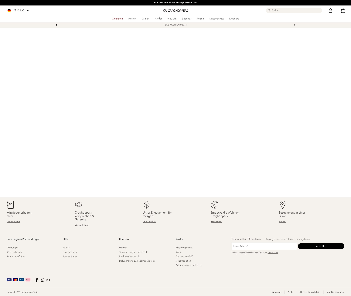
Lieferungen (12, 248)
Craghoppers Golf (184, 256)
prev (56, 25)
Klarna (178, 252)
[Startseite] (175, 10)
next (295, 25)
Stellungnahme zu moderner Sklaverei (137, 261)
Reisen (200, 18)
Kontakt (66, 248)
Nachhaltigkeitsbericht (129, 256)
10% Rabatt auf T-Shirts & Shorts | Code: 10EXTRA (175, 3)
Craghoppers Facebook (36, 280)
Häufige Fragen (70, 252)
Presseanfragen (70, 256)
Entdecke (234, 18)
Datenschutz (273, 253)
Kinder (158, 18)
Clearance (117, 18)
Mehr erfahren (13, 222)
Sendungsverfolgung (16, 256)
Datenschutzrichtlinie (310, 292)
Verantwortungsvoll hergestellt (133, 252)
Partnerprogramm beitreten (188, 265)
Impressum (276, 292)
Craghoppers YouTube (48, 280)
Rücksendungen (14, 252)
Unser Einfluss (149, 222)
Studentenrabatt (183, 261)
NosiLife (171, 18)
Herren (132, 18)
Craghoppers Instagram (42, 280)
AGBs (290, 292)
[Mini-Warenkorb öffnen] (343, 10)
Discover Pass (216, 18)
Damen (145, 18)
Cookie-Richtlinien (335, 292)
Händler (282, 222)
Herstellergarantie (184, 248)
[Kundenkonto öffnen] (330, 10)
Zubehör (186, 18)
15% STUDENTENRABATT (175, 25)
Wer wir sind (216, 222)
